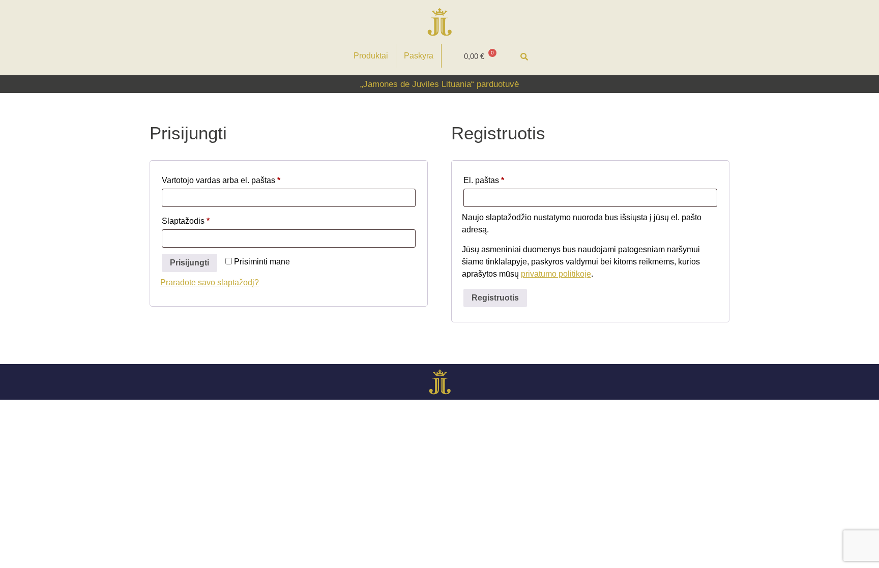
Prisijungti (189, 262)
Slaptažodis (206, 219)
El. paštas (503, 178)
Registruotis (495, 297)
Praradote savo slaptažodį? (209, 282)
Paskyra (418, 55)
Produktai (371, 55)
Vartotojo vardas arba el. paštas (241, 178)
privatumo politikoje (556, 274)
